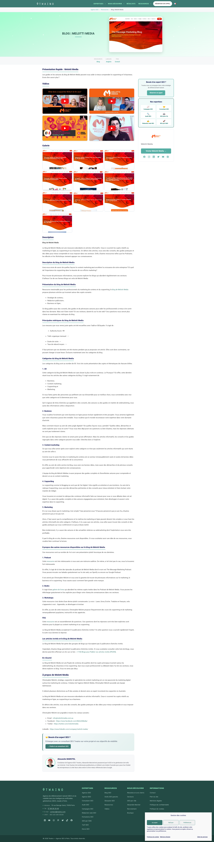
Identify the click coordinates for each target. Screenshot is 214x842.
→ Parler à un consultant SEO (58, 746)
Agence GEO (86, 797)
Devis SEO (85, 829)
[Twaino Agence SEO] (53, 789)
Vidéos (107, 809)
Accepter (154, 822)
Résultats (131, 4)
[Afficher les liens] (105, 3)
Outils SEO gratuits (111, 797)
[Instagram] (54, 820)
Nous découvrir (115, 4)
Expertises (98, 4)
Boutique (130, 813)
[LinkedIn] (45, 820)
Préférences (187, 822)
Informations (157, 788)
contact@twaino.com (57, 812)
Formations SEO (87, 817)
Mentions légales (165, 837)
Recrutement (132, 809)
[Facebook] (72, 820)
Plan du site (154, 797)
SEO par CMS (164, 122)
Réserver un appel (162, 3)
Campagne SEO (148, 108)
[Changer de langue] (175, 4)
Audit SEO (148, 115)
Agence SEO (95, 9)
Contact (153, 793)
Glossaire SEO (110, 801)
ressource (50, 561)
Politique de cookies (153, 837)
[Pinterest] (58, 820)
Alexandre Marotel (133, 805)
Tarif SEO (85, 825)
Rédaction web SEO (148, 122)
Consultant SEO (164, 108)
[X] (63, 820)
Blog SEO (108, 793)
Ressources (143, 4)
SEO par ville (131, 801)
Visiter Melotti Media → (156, 151)
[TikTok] (67, 820)
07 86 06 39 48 (53, 808)
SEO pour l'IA (164, 115)
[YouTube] (49, 820)
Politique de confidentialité (159, 805)
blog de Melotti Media (120, 290)
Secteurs (130, 797)
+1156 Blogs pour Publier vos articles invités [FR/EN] (96, 652)
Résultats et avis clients (135, 793)
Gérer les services (202, 837)
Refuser (170, 822)
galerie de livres (58, 590)
